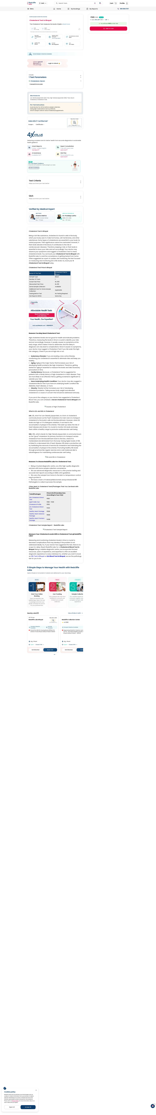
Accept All (28, 1107)
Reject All (12, 1107)
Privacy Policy (15, 1101)
